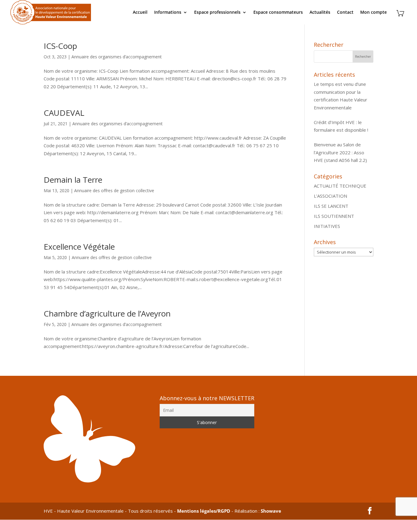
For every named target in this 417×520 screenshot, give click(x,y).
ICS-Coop (60, 45)
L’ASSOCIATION (330, 196)
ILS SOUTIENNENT (334, 216)
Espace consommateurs (278, 12)
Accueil (140, 12)
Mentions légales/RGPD (203, 511)
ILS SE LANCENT (331, 206)
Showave (271, 511)
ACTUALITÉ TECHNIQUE (340, 186)
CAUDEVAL (64, 112)
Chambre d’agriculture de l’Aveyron (107, 313)
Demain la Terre (73, 179)
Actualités (320, 12)
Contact (345, 12)
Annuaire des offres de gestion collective (114, 190)
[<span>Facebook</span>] (369, 511)
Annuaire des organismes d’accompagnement (116, 57)
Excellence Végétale (79, 246)
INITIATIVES (327, 226)
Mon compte (373, 12)
